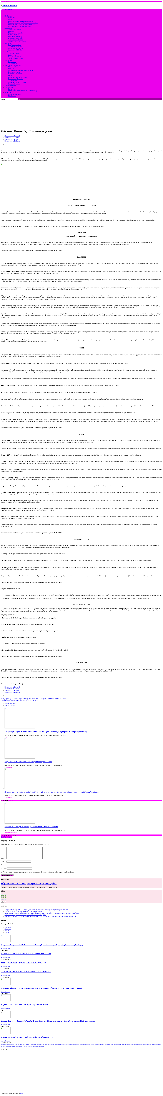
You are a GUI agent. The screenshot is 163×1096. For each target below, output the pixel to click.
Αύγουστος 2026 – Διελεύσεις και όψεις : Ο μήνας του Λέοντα (28, 762)
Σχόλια (7, 930)
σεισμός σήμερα (155, 1044)
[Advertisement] (81, 114)
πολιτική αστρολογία (147, 1044)
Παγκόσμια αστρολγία (126, 1044)
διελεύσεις (102, 1044)
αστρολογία (11, 1044)
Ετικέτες (7, 932)
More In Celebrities (10, 705)
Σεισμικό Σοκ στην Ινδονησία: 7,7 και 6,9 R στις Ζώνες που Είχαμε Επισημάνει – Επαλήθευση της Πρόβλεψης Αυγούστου (52, 792)
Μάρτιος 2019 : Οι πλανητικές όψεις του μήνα (19, 700)
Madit (21, 1093)
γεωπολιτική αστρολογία (116, 1044)
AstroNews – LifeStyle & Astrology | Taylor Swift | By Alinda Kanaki (31, 827)
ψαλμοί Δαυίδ (47, 1044)
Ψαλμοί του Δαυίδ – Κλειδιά (23, 1044)
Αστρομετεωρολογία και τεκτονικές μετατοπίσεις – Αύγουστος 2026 (25, 915)
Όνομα (3, 861)
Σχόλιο (3, 858)
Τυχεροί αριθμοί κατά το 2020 (37, 1046)
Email (3, 865)
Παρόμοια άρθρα (10, 703)
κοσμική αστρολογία (55, 1044)
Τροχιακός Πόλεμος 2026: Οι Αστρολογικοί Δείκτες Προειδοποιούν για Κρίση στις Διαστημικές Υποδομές (45, 732)
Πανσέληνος (82, 1044)
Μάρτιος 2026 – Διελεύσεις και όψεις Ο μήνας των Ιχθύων (29, 883)
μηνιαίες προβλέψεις (64, 1044)
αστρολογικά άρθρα (5, 1044)
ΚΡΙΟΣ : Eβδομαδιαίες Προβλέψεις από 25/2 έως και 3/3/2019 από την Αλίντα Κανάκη (33, 699)
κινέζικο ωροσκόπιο (8, 1046)
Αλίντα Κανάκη (5, 948)
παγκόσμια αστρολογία (74, 1044)
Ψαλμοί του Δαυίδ (40, 1044)
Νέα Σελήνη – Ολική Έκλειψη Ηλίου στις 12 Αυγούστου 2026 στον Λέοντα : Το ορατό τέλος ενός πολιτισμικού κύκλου (41, 916)
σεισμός (29, 1046)
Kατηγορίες (4, 924)
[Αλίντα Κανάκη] (9, 5)
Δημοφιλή (8, 927)
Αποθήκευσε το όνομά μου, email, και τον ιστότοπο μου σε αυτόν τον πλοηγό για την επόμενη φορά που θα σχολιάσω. (39, 872)
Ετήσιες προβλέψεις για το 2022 (20, 1046)
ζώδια (16, 1044)
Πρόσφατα (8, 929)
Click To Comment (6, 837)
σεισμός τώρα (107, 1044)
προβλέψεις (87, 1044)
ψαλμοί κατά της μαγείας (136, 1044)
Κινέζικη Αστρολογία (95, 1044)
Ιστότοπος (4, 868)
